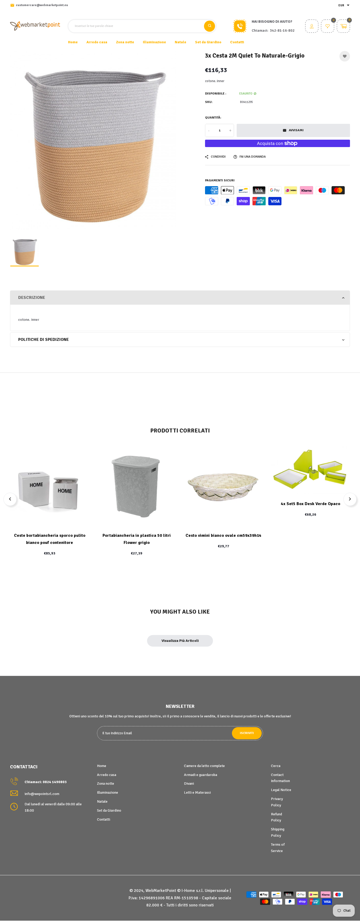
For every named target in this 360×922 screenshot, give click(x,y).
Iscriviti (247, 733)
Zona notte (105, 783)
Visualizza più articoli (180, 640)
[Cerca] (209, 26)
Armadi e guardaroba (200, 775)
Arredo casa (106, 775)
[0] (327, 27)
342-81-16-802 (282, 30)
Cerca (275, 766)
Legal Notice (281, 790)
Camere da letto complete (204, 766)
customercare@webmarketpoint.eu (42, 5)
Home (73, 42)
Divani (189, 783)
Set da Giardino (109, 810)
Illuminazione (107, 792)
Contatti (237, 42)
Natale (102, 801)
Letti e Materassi (197, 792)
